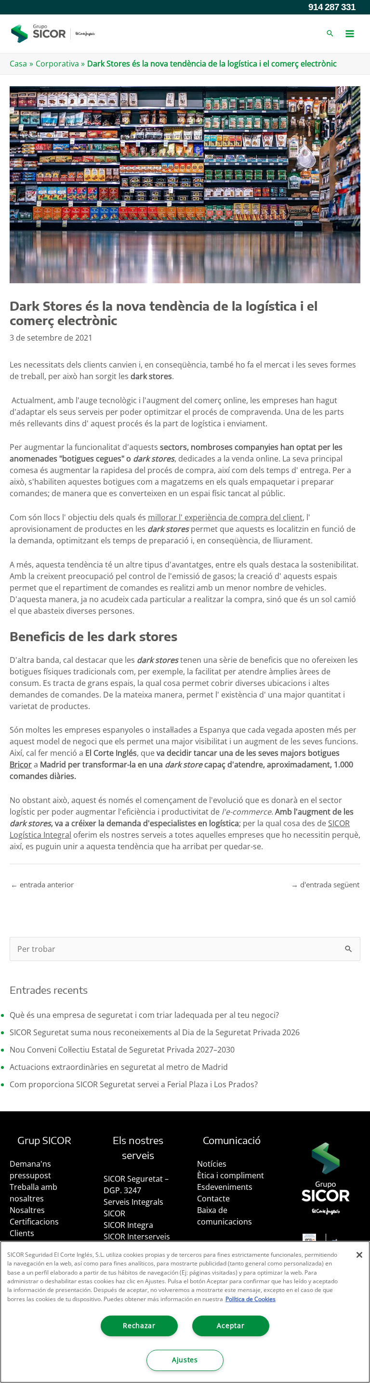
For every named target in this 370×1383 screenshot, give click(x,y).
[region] (185, 1312)
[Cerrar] (359, 1254)
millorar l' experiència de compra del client (225, 517)
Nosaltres (27, 1210)
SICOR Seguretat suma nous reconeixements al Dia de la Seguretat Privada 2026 (155, 1032)
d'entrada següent (325, 884)
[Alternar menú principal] (349, 33)
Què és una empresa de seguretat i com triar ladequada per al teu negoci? (144, 1015)
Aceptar (230, 1325)
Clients (22, 1233)
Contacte (213, 1198)
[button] (330, 34)
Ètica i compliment (230, 1175)
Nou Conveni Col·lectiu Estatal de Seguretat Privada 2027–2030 (122, 1049)
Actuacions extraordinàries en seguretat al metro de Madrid (119, 1067)
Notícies (211, 1164)
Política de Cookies (250, 1299)
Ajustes (185, 1360)
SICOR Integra (128, 1225)
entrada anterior (42, 884)
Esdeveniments (224, 1187)
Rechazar (139, 1325)
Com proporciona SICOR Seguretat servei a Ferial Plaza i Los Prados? (134, 1084)
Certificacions (34, 1221)
